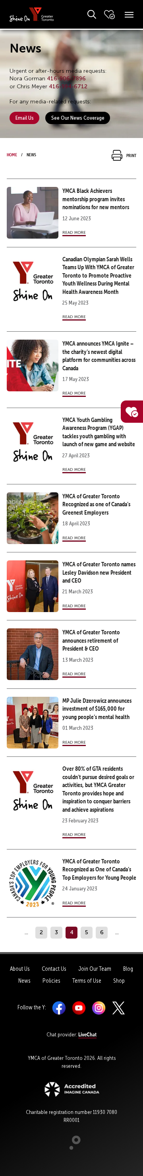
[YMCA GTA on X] (119, 1007)
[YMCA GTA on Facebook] (59, 1007)
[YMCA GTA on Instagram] (99, 1007)
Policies (51, 981)
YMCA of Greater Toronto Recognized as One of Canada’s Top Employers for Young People (99, 869)
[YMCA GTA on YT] (79, 1007)
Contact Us (54, 969)
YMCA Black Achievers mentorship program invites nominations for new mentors (95, 199)
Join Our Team (94, 969)
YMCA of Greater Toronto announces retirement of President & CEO (91, 640)
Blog (128, 969)
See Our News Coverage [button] (77, 118)
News (24, 981)
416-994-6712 (68, 86)
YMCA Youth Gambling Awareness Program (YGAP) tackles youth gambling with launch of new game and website (98, 432)
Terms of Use (86, 981)
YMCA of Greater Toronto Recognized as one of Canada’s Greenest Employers (96, 504)
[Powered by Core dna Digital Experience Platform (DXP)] (72, 1148)
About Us (20, 969)
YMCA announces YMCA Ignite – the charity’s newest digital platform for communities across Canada (98, 355)
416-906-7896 (66, 79)
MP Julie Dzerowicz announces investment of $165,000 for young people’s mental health (96, 709)
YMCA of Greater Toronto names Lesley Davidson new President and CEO (98, 572)
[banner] (32, 14)
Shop (119, 981)
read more (74, 232)
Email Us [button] (24, 118)
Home (12, 154)
